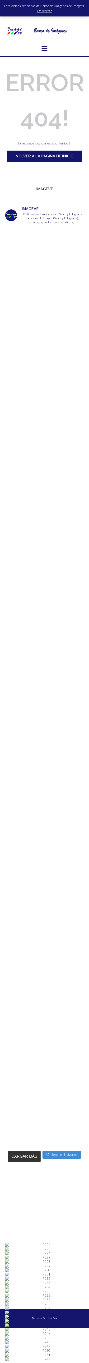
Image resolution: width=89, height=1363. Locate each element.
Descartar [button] (44, 11)
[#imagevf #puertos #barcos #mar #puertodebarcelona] (44, 1079)
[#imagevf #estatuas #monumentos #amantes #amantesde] (44, 389)
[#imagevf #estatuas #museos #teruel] (44, 343)
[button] (44, 49)
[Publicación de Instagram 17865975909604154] (44, 297)
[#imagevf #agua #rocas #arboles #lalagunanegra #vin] (44, 711)
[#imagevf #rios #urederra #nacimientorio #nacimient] (44, 481)
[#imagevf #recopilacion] (44, 757)
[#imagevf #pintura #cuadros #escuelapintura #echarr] (44, 619)
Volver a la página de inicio (44, 156)
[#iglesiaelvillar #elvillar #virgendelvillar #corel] (44, 251)
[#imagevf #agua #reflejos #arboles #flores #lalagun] (44, 849)
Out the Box (49, 1318)
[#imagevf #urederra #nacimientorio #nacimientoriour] (44, 987)
